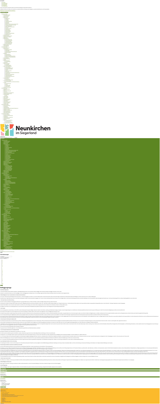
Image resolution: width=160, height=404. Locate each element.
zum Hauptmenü (4, 3)
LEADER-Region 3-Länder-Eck (8, 117)
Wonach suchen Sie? (3, 137)
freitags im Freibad (7, 102)
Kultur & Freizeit (4, 88)
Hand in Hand (7, 86)
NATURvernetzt (7, 77)
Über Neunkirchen (6, 47)
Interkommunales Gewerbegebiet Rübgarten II (11, 108)
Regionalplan (7, 50)
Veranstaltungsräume (7, 101)
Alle (2, 283)
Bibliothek (5, 89)
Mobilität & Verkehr (7, 109)
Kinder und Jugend (7, 63)
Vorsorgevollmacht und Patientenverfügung (12, 81)
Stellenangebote (6, 45)
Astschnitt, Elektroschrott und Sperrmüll (11, 24)
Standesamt (7, 22)
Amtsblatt (6, 19)
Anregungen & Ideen (7, 14)
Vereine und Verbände (7, 87)
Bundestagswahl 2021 (8, 40)
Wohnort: (1, 258)
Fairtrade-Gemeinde (7, 58)
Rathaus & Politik (4, 140)
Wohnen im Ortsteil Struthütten (10, 56)
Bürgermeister (6, 16)
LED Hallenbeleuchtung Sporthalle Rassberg (12, 72)
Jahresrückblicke (7, 30)
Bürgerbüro (7, 23)
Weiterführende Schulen (9, 79)
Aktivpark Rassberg (7, 215)
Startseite (1, 251)
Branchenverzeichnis (7, 105)
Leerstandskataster (7, 118)
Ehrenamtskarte (6, 57)
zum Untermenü (4, 4)
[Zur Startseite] (25, 135)
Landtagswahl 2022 (8, 41)
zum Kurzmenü (4, 5)
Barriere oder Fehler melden (6, 401)
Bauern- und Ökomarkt (7, 90)
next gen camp (6, 103)
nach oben (2, 387)
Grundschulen (7, 78)
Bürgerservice (6, 17)
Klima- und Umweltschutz (8, 66)
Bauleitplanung (6, 48)
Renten (6, 84)
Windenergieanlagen (8, 49)
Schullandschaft (6, 204)
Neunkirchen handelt (5, 113)
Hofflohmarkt (6, 96)
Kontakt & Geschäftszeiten (8, 35)
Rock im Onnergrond (7, 99)
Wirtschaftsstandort (7, 112)
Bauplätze (5, 53)
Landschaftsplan (7, 67)
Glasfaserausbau (8, 34)
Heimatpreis (6, 62)
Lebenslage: (2, 257)
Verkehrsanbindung (7, 237)
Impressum (4, 400)
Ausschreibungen (6, 15)
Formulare (7, 20)
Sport (6, 95)
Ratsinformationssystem (7, 44)
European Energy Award (9, 194)
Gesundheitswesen (7, 60)
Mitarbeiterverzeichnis (7, 36)
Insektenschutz (7, 73)
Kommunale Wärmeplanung (9, 76)
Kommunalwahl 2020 (8, 39)
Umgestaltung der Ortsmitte (8, 122)
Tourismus (5, 91)
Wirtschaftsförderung (7, 111)
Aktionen (6, 69)
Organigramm (7, 29)
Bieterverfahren (7, 54)
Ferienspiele (7, 64)
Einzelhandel (6, 106)
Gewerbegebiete (6, 107)
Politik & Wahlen (6, 38)
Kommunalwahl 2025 (8, 43)
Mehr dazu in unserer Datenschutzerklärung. (7, 10)
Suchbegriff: (2, 256)
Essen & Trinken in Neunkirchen (9, 92)
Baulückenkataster (8, 55)
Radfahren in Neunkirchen (8, 110)
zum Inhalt (3, 2)
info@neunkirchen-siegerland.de (8, 394)
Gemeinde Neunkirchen (4, 388)
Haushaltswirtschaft (8, 25)
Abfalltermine (7, 18)
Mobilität (5, 119)
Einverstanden (6, 12)
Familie (5, 59)
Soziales (5, 82)
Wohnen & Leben (4, 46)
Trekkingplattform (6, 226)
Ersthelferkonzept (8, 83)
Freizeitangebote (6, 94)
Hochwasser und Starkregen (9, 33)
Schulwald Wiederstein (8, 68)
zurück (5, 387)
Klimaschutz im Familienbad (9, 74)
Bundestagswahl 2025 (8, 42)
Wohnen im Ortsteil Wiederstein (10, 183)
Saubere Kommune (8, 70)
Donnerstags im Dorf (8, 248)
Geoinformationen (8, 28)
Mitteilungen (6, 37)
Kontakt (3, 399)
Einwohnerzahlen (8, 31)
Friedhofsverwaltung (8, 21)
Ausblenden (2, 12)
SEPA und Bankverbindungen (9, 26)
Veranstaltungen (6, 172)
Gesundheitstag (7, 61)
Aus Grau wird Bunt (7, 114)
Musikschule (6, 98)
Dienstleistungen (6, 161)
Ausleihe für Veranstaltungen (8, 115)
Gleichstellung (7, 32)
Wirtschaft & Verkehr (5, 104)
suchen (1, 285)
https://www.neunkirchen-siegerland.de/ (10, 396)
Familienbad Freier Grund (8, 93)
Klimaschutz (7, 71)
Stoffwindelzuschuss (8, 75)
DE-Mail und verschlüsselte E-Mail (10, 151)
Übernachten (6, 100)
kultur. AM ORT (6, 97)
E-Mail (4, 385)
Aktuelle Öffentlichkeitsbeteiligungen (11, 51)
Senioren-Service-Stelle (7, 80)
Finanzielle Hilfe (7, 85)
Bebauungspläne (8, 52)
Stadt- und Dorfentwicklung (8, 120)
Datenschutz (4, 398)
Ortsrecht (6, 27)
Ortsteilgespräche (8, 121)
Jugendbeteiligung (8, 65)
